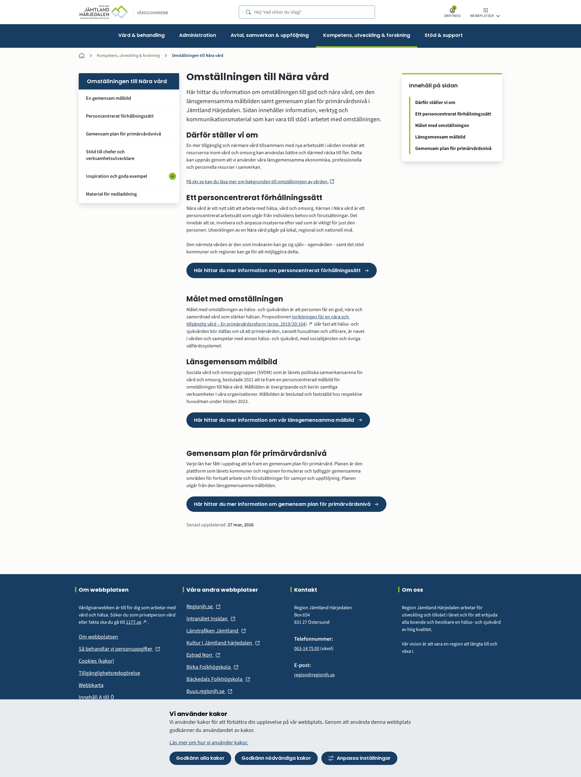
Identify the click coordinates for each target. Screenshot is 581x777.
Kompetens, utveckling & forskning (128, 56)
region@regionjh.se (314, 674)
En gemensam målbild (108, 98)
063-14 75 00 (306, 648)
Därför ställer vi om (435, 102)
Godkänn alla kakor (200, 758)
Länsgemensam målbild (440, 137)
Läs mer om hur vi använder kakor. (208, 742)
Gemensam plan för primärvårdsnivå (123, 134)
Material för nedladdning (111, 194)
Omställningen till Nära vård (197, 56)
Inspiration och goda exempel (116, 176)
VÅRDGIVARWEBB (152, 13)
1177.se (137, 622)
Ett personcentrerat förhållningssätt (453, 114)
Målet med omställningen (442, 125)
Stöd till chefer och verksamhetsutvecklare (110, 155)
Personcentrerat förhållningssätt (120, 116)
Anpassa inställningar (364, 758)
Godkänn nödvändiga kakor (276, 758)
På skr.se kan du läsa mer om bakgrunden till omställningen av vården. (260, 181)
